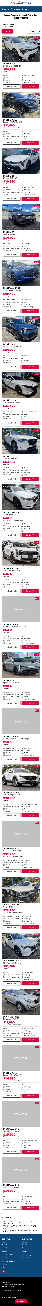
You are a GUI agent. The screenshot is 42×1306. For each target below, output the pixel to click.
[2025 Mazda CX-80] (21, 441)
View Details (12, 86)
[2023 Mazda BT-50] (21, 834)
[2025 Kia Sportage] (21, 553)
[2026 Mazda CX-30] (21, 777)
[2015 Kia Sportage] (21, 1002)
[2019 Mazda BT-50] (21, 890)
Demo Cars (5, 1245)
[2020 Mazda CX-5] (21, 1114)
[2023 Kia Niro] (21, 49)
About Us (25, 1245)
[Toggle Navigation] (39, 9)
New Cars (5, 1242)
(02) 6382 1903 (10, 1286)
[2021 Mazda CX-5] (21, 497)
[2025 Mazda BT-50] (21, 273)
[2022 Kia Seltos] (21, 105)
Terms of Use (26, 1258)
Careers (24, 1248)
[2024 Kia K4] (21, 217)
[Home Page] (21, 2)
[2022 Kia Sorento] (21, 1058)
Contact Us (30, 86)
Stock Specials (7, 1258)
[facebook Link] (3, 1271)
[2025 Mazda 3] (21, 385)
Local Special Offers (8, 1255)
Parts (3, 1267)
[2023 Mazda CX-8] (21, 1170)
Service (4, 1265)
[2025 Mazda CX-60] (21, 946)
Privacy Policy (26, 1255)
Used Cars (5, 1248)
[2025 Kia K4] (21, 161)
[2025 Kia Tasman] (21, 609)
